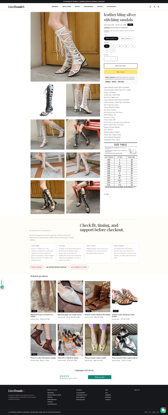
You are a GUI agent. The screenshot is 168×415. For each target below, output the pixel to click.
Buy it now (121, 72)
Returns (114, 81)
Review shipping (36, 267)
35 (113, 50)
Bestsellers (80, 399)
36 (107, 50)
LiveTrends (16, 6)
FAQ (106, 392)
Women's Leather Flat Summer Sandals (43, 358)
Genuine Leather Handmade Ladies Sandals (123, 316)
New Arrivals (80, 397)
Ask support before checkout (56, 267)
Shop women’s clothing (79, 267)
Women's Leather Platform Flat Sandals (97, 315)
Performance (88, 6)
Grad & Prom (66, 6)
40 (120, 46)
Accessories (80, 392)
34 (133, 46)
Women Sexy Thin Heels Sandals (68, 358)
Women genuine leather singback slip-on (124, 358)
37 (113, 46)
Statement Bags (81, 395)
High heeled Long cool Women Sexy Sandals (42, 316)
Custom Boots (111, 6)
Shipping (107, 27)
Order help (121, 81)
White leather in (111, 38)
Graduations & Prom (54, 395)
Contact (108, 399)
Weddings (55, 6)
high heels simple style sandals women (70, 315)
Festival (100, 6)
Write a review (100, 377)
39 (126, 46)
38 (107, 46)
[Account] (154, 7)
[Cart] (158, 7)
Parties (77, 6)
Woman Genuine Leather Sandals (95, 358)
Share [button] (107, 194)
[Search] (150, 7)
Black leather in (126, 38)
